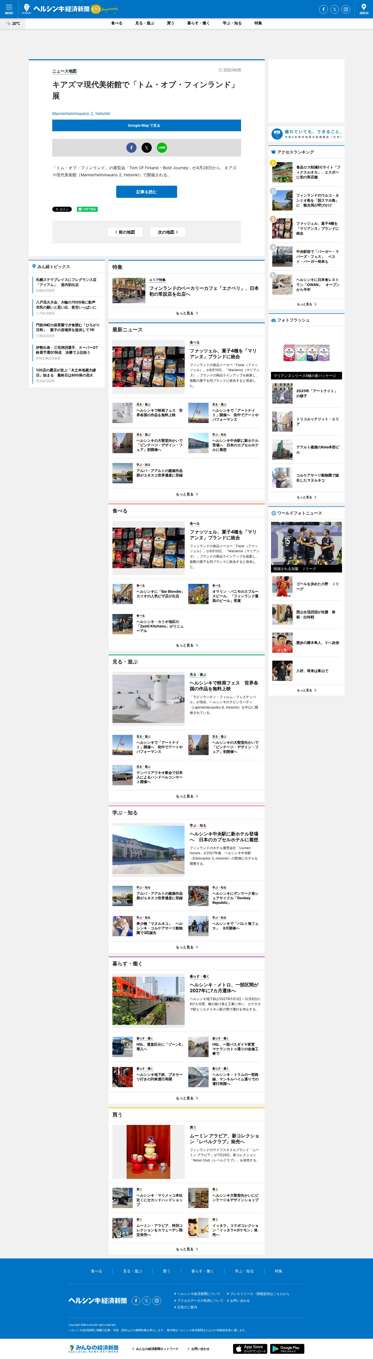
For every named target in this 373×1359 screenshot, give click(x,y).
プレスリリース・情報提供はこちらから (260, 1294)
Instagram (346, 9)
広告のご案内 (187, 1307)
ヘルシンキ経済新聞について (198, 1294)
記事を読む (147, 191)
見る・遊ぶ (144, 23)
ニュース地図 (64, 70)
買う (171, 23)
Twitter (334, 9)
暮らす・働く (198, 23)
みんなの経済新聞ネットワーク (93, 1349)
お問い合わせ (240, 1300)
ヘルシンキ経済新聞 (55, 9)
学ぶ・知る (232, 23)
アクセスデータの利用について (200, 1300)
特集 (258, 23)
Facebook (323, 9)
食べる (117, 23)
